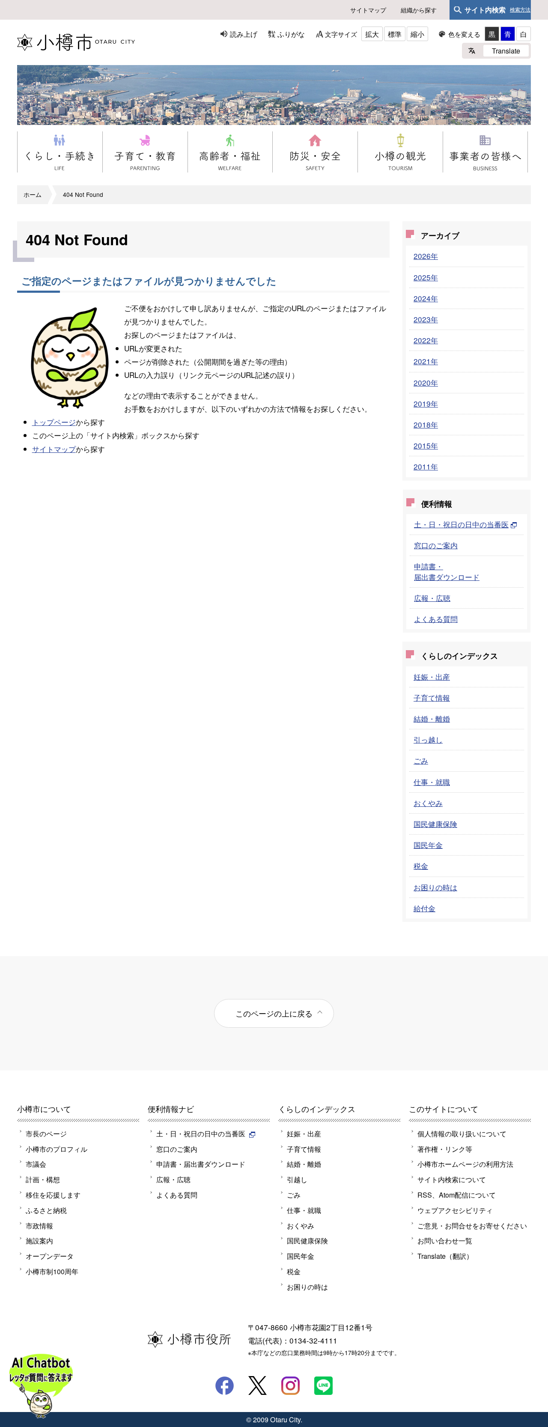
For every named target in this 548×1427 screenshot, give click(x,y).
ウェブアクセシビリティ (455, 1210)
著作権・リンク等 (444, 1149)
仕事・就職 (432, 781)
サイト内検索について (451, 1179)
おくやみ (428, 802)
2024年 (426, 298)
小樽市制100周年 (52, 1271)
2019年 (426, 403)
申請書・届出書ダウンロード (447, 571)
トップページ (54, 421)
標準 (395, 34)
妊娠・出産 (432, 676)
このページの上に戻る (274, 1013)
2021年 (426, 361)
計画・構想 (43, 1179)
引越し (297, 1179)
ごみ (421, 760)
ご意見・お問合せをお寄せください (472, 1225)
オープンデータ (50, 1256)
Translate (506, 50)
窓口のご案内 (436, 545)
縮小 (417, 34)
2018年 (426, 424)
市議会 (36, 1164)
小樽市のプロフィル (56, 1149)
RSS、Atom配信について (456, 1194)
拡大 (372, 34)
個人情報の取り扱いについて (461, 1133)
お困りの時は (435, 887)
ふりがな (291, 34)
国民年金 (428, 844)
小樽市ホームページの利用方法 (465, 1164)
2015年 (426, 445)
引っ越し (428, 739)
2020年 (426, 382)
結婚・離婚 (432, 718)
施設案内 (39, 1240)
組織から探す (419, 10)
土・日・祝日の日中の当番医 (461, 524)
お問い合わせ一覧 (444, 1240)
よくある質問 (436, 618)
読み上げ (243, 34)
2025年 (426, 277)
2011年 (426, 466)
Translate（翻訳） (445, 1256)
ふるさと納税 (46, 1210)
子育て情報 (432, 697)
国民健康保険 (435, 823)
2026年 (426, 255)
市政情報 (39, 1225)
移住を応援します (53, 1194)
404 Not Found (83, 194)
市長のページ (46, 1133)
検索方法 (520, 9)
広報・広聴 (432, 597)
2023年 (426, 319)
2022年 (426, 340)
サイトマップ (368, 10)
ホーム (33, 194)
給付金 (424, 908)
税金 (421, 865)
